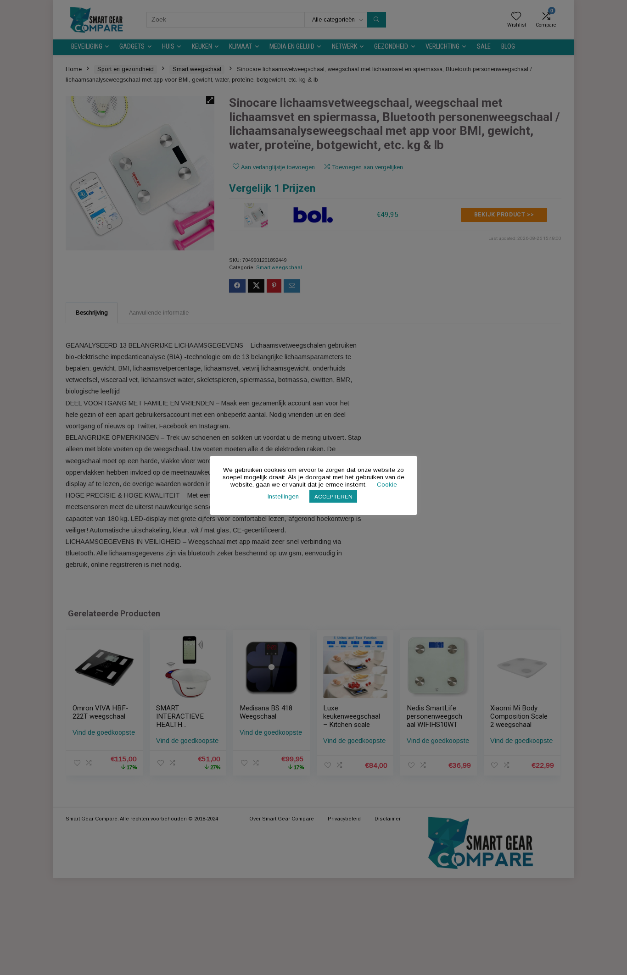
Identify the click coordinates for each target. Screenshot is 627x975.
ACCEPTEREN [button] (333, 496)
